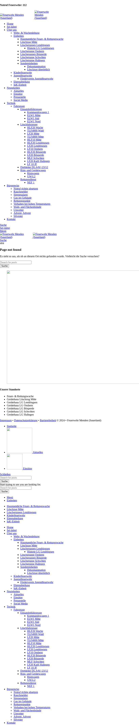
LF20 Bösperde (35, 155)
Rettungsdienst (28, 179)
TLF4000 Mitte (35, 136)
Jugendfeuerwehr (23, 75)
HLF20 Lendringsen (38, 142)
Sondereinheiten (29, 63)
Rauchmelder (21, 191)
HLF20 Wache (35, 127)
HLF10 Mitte (34, 139)
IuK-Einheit (20, 84)
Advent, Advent (22, 213)
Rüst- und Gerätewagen (33, 170)
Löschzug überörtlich (38, 69)
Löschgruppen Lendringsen (35, 45)
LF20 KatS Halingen (38, 161)
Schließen (5, 474)
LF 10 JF (32, 164)
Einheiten (19, 35)
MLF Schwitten (35, 158)
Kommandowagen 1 (38, 112)
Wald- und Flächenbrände (27, 206)
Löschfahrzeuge (28, 124)
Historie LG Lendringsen (40, 48)
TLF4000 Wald (35, 130)
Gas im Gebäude (23, 197)
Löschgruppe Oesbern (32, 51)
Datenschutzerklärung (25, 420)
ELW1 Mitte (34, 115)
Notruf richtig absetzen (26, 188)
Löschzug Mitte (28, 42)
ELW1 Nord (34, 121)
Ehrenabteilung (22, 81)
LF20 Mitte (33, 133)
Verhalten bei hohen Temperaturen (32, 203)
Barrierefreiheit (48, 420)
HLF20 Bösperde (36, 151)
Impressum (6, 420)
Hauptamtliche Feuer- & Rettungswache (41, 38)
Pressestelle (20, 97)
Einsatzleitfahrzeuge (31, 109)
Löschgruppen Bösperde (33, 54)
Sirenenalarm (21, 194)
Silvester (18, 216)
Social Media (21, 100)
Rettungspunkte (22, 200)
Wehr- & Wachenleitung (26, 32)
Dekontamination (36, 66)
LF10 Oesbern (35, 148)
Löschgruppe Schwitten (33, 57)
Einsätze (18, 93)
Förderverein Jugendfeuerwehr (36, 78)
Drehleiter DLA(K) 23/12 (34, 167)
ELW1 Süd (33, 118)
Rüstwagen (33, 173)
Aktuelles (19, 90)
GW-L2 (31, 176)
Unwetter (19, 210)
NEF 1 (30, 182)
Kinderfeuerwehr (23, 72)
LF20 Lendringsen (37, 145)
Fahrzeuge (19, 106)
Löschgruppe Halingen (32, 60)
